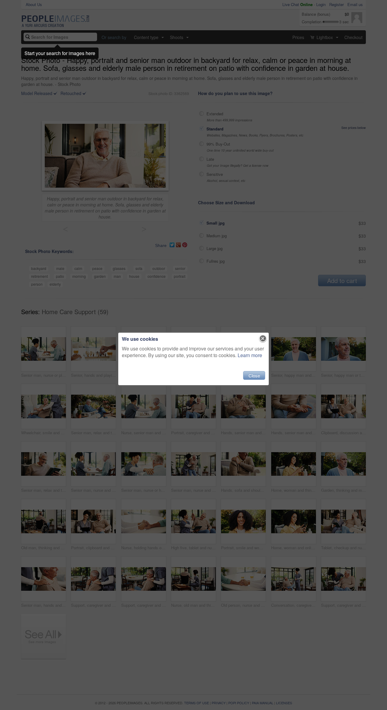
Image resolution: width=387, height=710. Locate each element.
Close (254, 375)
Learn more (250, 355)
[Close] (263, 338)
